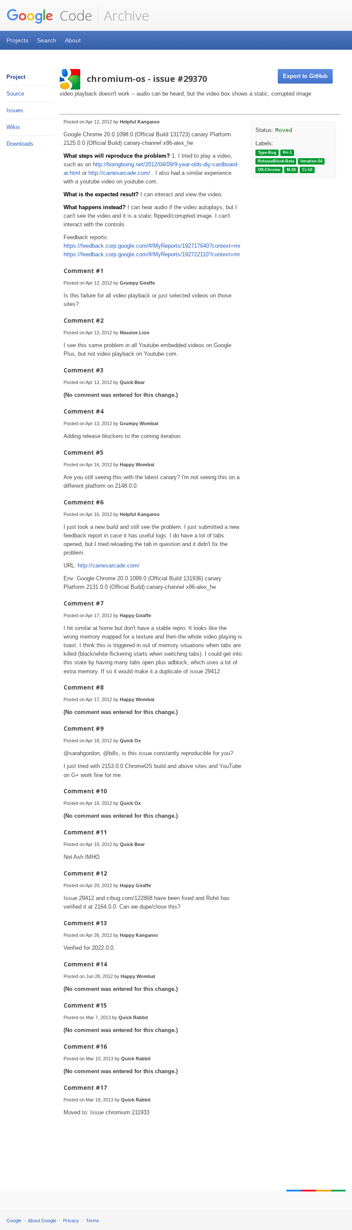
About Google (42, 1220)
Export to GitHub (305, 76)
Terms (92, 1220)
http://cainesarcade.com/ (119, 173)
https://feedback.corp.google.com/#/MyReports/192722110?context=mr (152, 254)
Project (15, 77)
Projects (17, 40)
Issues (14, 110)
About (73, 40)
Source (15, 93)
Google (13, 1220)
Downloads (19, 144)
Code (74, 15)
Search (46, 40)
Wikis (13, 127)
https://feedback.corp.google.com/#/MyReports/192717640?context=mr (152, 246)
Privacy (71, 1220)
